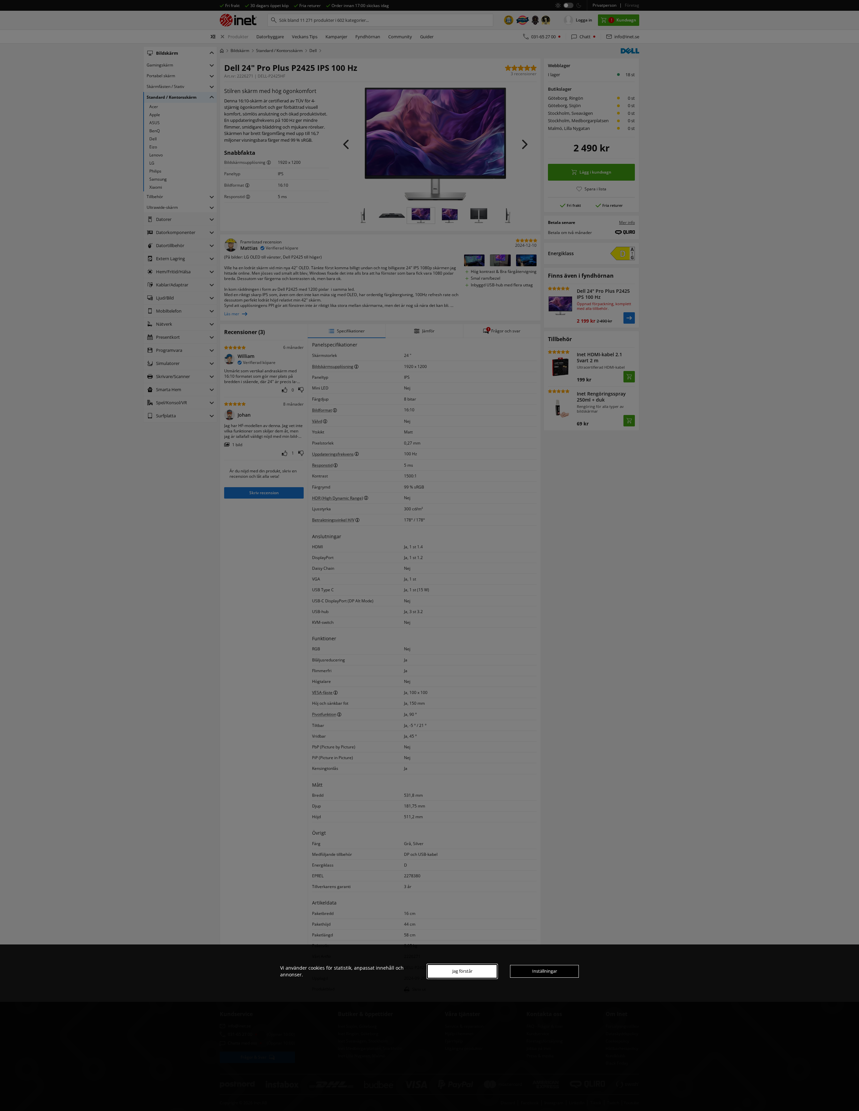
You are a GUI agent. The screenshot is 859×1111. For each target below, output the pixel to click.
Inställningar (544, 971)
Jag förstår (462, 971)
